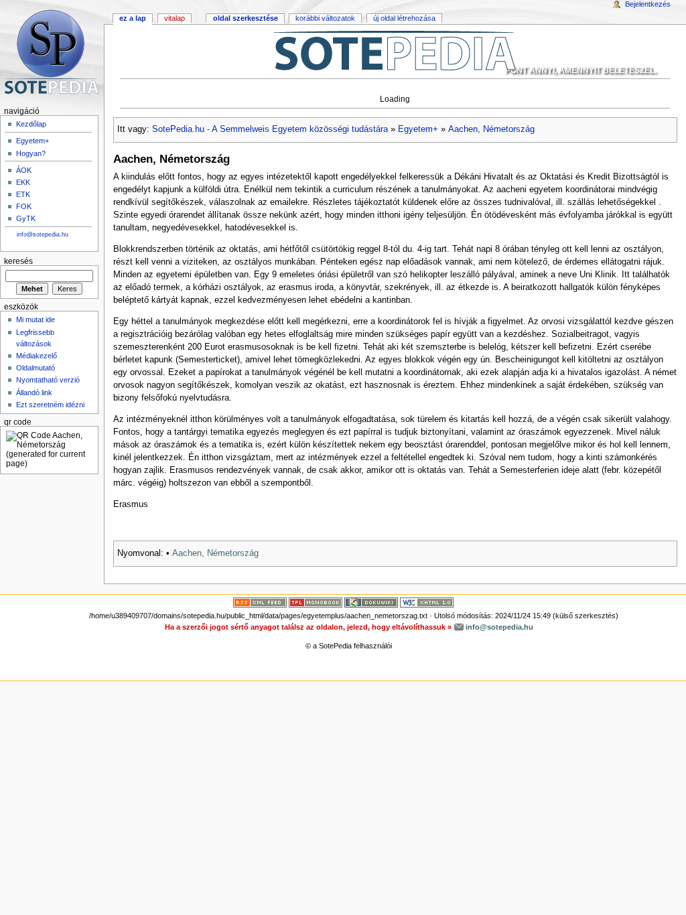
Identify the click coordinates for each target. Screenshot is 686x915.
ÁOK (23, 170)
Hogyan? (31, 153)
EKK (23, 182)
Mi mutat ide (35, 319)
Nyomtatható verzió (48, 380)
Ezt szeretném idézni (50, 405)
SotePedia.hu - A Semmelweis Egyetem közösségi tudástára (270, 129)
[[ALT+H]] (52, 52)
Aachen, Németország (491, 129)
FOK (23, 206)
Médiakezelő (36, 356)
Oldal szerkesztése (245, 18)
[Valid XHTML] (427, 602)
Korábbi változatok (325, 18)
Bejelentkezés (648, 4)
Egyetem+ (418, 129)
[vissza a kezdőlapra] (395, 50)
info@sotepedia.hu (42, 234)
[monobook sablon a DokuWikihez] (315, 602)
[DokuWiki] (371, 602)
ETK (23, 194)
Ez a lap (132, 18)
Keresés (18, 261)
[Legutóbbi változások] (260, 602)
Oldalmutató (35, 368)
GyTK (26, 218)
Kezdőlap (31, 124)
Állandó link (34, 393)
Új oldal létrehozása (404, 18)
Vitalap (174, 18)
